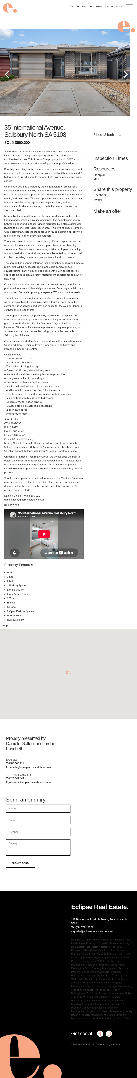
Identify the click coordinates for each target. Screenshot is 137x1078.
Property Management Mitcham (90, 996)
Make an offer (107, 211)
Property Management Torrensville (102, 1004)
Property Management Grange (97, 1014)
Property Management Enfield (114, 1018)
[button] (68, 672)
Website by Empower (109, 1044)
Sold (84, 6)
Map (96, 179)
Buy (71, 6)
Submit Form (20, 863)
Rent (91, 6)
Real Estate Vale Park (96, 950)
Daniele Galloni (20, 743)
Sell (77, 6)
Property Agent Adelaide (96, 982)
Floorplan (99, 175)
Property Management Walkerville (90, 971)
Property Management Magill (114, 943)
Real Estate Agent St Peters (99, 953)
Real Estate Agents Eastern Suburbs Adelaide (97, 939)
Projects (109, 6)
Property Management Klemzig (114, 986)
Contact (119, 6)
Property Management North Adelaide (109, 957)
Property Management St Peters (89, 961)
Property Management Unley (115, 993)
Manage (99, 6)
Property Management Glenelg (88, 1007)
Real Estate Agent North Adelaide (90, 946)
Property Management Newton (109, 968)
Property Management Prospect (91, 989)
